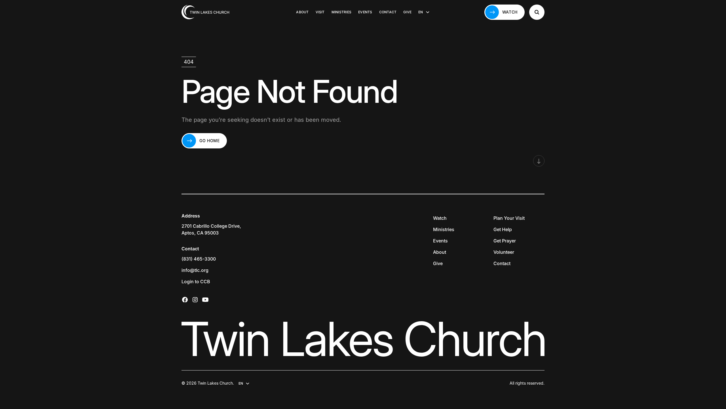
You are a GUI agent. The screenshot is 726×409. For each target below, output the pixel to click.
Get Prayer (504, 241)
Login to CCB (196, 281)
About (302, 12)
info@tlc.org (195, 270)
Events (365, 12)
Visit (320, 12)
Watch (440, 218)
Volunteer (503, 252)
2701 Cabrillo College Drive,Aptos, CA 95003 (211, 229)
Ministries (341, 12)
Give (407, 12)
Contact (388, 12)
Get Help (502, 229)
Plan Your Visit (509, 218)
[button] (424, 12)
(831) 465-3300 (199, 259)
